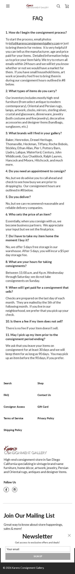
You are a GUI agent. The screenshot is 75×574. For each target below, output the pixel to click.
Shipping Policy (13, 430)
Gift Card (43, 406)
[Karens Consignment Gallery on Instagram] (14, 491)
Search (8, 383)
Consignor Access (14, 406)
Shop (41, 383)
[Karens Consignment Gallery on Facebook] (6, 491)
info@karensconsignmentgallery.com (34, 43)
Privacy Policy (46, 418)
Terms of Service (13, 418)
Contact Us (44, 395)
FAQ (6, 395)
